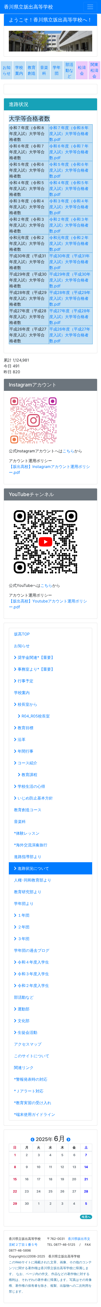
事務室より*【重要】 (35, 669)
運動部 (22, 1008)
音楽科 (20, 821)
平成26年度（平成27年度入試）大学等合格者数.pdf (69, 335)
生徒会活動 (26, 1032)
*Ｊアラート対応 (28, 1091)
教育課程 (28, 774)
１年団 (22, 915)
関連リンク (24, 1067)
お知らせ (22, 645)
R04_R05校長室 (35, 716)
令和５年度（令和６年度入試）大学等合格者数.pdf (68, 170)
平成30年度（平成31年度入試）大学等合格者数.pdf (69, 261)
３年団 (22, 938)
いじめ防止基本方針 (34, 798)
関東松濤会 (94, 70)
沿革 (20, 739)
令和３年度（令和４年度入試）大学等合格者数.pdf (68, 206)
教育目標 (24, 727)
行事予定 (24, 680)
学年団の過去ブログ (31, 950)
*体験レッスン (26, 833)
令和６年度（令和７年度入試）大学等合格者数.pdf (68, 152)
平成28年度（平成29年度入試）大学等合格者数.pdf (69, 298)
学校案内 (22, 692)
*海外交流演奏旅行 (30, 844)
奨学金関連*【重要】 (35, 657)
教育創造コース (27, 809)
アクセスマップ (27, 1044)
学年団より (24, 903)
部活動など (69, 70)
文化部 (22, 1020)
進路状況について (32, 868)
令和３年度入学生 (32, 973)
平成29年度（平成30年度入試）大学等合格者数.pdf (69, 280)
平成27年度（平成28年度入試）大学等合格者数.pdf (69, 316)
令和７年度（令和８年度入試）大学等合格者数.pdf (68, 133)
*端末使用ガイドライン (34, 1114)
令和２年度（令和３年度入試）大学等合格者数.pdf (68, 225)
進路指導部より (27, 856)
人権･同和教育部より (32, 880)
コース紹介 (26, 762)
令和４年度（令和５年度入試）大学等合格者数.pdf (68, 188)
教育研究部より (27, 891)
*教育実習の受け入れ (32, 1102)
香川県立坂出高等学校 (28, 7)
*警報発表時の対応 (30, 1079)
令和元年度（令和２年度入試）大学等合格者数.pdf (68, 243)
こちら (68, 450)
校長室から (26, 704)
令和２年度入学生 (32, 985)
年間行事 (24, 751)
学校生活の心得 (30, 786)
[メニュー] (90, 7)
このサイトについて (31, 1055)
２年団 (22, 926)
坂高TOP (22, 634)
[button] (15, 1155)
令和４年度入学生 (32, 962)
